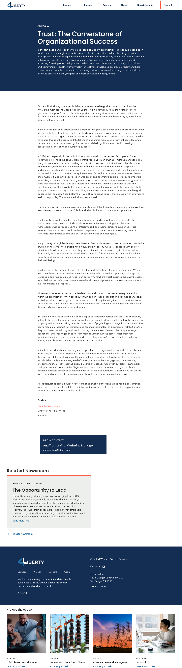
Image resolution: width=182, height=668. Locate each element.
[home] (16, 5)
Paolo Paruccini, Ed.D (49, 405)
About (124, 5)
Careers (107, 5)
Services (67, 5)
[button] (68, 5)
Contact (168, 5)
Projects (88, 5)
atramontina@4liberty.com (57, 450)
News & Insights (145, 5)
